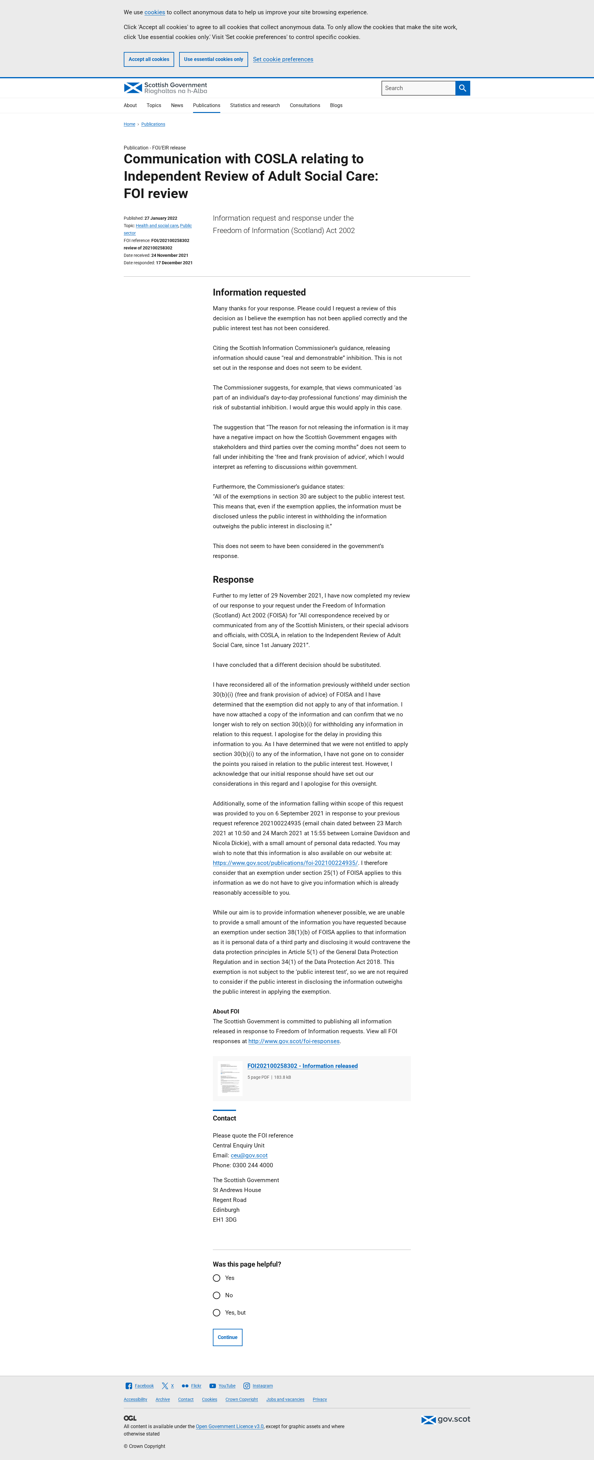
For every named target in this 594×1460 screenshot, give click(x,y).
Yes (230, 1277)
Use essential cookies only (213, 59)
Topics (154, 105)
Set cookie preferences (283, 59)
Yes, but (235, 1312)
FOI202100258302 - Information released (303, 1065)
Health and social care (157, 225)
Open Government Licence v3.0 (230, 1426)
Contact (186, 1399)
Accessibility (135, 1399)
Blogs (336, 105)
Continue (228, 1337)
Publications (206, 105)
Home (129, 124)
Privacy (320, 1399)
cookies (154, 12)
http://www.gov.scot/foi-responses (294, 1041)
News (177, 105)
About (130, 105)
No (229, 1295)
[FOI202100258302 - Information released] (230, 1078)
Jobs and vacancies (285, 1399)
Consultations (305, 105)
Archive (163, 1399)
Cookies (209, 1399)
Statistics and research (255, 105)
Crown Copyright (242, 1399)
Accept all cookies (149, 59)
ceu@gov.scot (249, 1155)
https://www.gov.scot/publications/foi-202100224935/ (285, 862)
